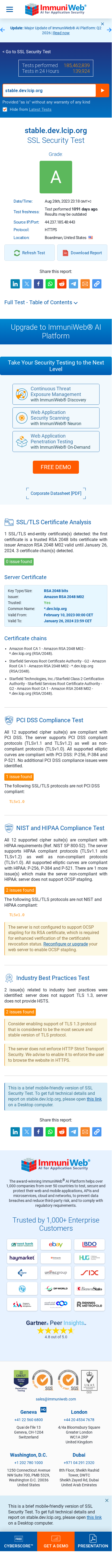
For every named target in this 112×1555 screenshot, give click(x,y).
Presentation (93, 1546)
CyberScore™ (18, 1546)
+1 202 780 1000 (28, 1462)
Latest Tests (40, 109)
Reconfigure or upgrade (65, 944)
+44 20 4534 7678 (79, 1420)
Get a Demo (56, 1546)
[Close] (102, 23)
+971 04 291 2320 (79, 1462)
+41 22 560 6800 (28, 1420)
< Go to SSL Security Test (26, 51)
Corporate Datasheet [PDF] (56, 493)
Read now (61, 33)
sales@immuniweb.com (56, 1399)
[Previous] (2, 30)
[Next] (109, 30)
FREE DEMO (56, 467)
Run (102, 90)
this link (94, 1517)
